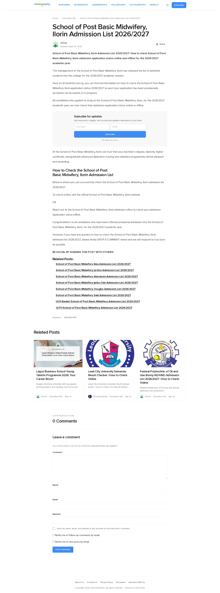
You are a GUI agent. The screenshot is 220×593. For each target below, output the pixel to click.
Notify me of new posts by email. (72, 542)
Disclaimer (121, 582)
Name (56, 485)
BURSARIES (64, 5)
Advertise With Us (137, 582)
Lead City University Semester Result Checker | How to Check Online (107, 375)
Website (57, 514)
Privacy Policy (106, 582)
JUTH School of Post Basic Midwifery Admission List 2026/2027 (94, 307)
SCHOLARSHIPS (138, 5)
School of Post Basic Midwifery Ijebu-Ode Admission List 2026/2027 (97, 282)
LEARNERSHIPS (99, 5)
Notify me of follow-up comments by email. (77, 535)
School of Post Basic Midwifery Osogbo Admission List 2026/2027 (96, 289)
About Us (79, 582)
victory (63, 43)
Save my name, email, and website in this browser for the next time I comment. (93, 529)
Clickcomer (140, 588)
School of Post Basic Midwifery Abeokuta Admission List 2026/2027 (97, 276)
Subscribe (179, 5)
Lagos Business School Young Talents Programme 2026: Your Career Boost (55, 375)
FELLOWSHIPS (118, 5)
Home (55, 18)
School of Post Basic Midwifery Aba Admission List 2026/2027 (93, 264)
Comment (58, 452)
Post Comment (63, 549)
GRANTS (154, 5)
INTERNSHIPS (81, 5)
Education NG (69, 18)
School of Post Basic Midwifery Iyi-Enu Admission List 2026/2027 (95, 270)
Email (55, 500)
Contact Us (92, 582)
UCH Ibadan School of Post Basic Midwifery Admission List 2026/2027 (98, 301)
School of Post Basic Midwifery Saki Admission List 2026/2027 (93, 295)
